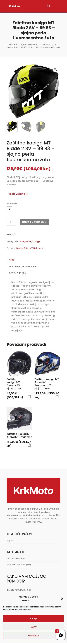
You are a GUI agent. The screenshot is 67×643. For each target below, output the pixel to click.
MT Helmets (36, 248)
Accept (33, 618)
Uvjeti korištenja (16, 558)
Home (12, 44)
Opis (11, 259)
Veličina (12, 203)
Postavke (33, 635)
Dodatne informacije (22, 266)
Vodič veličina (16, 194)
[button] (62, 598)
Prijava (10, 540)
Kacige (21, 44)
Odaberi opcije (29, 396)
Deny (34, 627)
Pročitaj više (29, 445)
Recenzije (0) (17, 273)
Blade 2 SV (22, 248)
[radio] (9, 209)
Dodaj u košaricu (34, 222)
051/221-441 (24, 589)
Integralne (31, 44)
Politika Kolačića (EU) (19, 564)
